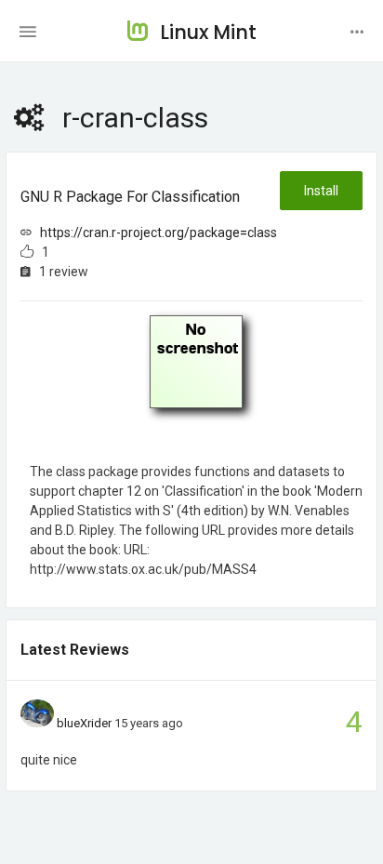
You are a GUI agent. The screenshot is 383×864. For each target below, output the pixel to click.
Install (321, 190)
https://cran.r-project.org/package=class (158, 232)
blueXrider (84, 723)
